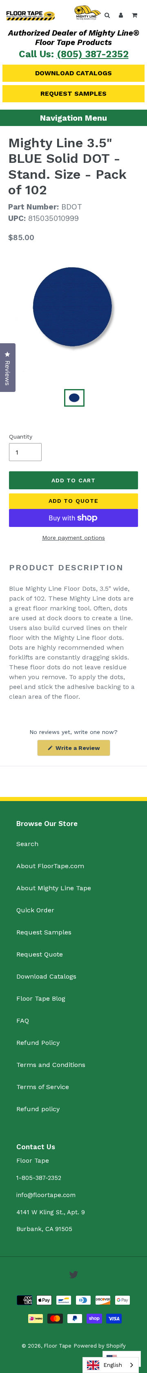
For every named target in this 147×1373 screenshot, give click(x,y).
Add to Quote (73, 500)
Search (27, 844)
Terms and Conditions (50, 1065)
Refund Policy (38, 1043)
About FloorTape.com (50, 866)
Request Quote (39, 954)
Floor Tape (57, 1346)
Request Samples (73, 93)
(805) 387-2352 (93, 54)
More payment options (73, 537)
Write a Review (82, 750)
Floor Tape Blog (40, 998)
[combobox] (110, 1365)
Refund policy (38, 1109)
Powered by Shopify (100, 1346)
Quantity (20, 436)
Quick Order (35, 910)
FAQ (22, 1020)
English (112, 1365)
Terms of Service (42, 1087)
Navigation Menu (73, 118)
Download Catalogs (73, 73)
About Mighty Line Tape (53, 888)
